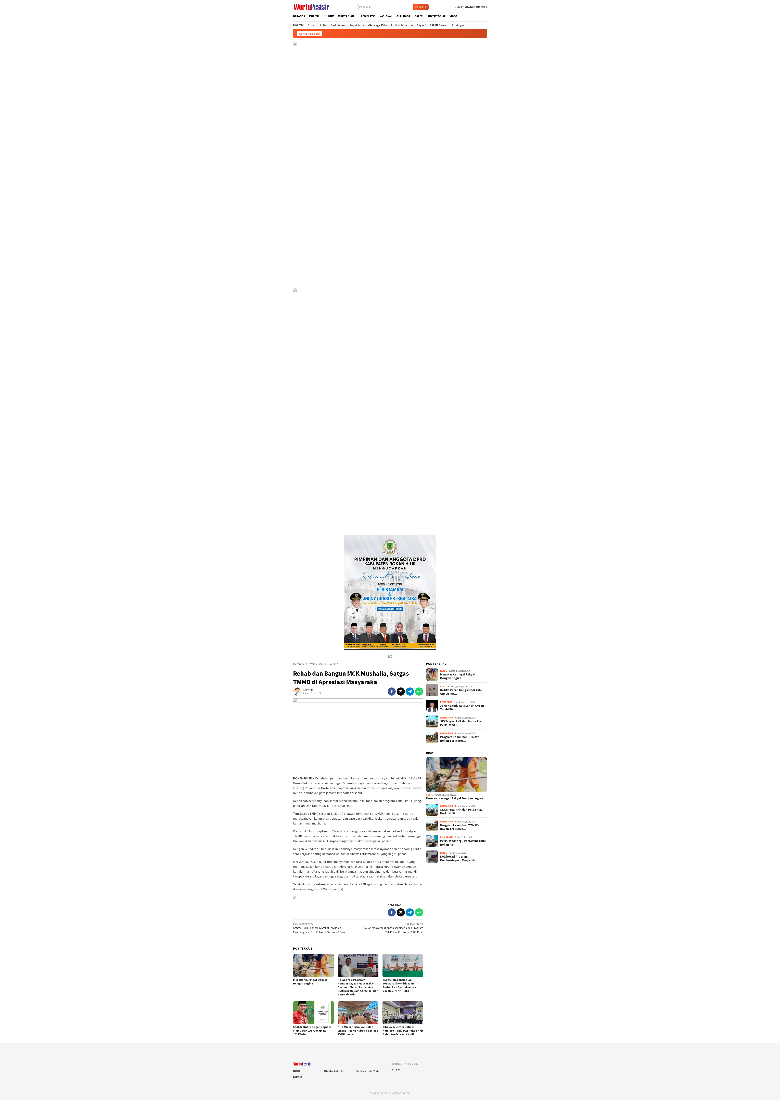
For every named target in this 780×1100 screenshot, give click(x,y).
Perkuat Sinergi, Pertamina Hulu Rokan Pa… (463, 842)
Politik (444, 686)
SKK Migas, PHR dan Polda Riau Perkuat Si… (461, 723)
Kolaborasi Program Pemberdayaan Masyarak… (459, 858)
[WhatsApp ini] (419, 691)
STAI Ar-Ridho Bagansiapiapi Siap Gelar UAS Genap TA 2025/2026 (312, 1030)
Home (296, 1071)
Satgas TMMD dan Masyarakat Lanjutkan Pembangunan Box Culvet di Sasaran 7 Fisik (319, 928)
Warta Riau (446, 717)
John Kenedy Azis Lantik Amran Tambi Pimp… (462, 707)
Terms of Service (367, 1071)
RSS (398, 1070)
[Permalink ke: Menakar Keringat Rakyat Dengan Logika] (313, 965)
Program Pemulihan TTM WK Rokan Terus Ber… (459, 738)
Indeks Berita (333, 1071)
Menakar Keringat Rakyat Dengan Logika (310, 981)
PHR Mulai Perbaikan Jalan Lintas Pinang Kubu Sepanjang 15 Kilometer (358, 1030)
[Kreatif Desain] (294, 897)
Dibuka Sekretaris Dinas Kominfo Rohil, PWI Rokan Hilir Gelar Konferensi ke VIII (402, 1030)
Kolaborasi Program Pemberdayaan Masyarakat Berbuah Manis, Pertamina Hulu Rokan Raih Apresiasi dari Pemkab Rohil (358, 987)
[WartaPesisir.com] (311, 6)
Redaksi (298, 1076)
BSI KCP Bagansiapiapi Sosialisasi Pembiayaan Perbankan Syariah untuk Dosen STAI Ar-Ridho (399, 985)
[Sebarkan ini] (392, 691)
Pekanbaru (446, 837)
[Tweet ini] (401, 691)
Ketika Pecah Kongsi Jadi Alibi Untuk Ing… (461, 692)
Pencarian (421, 7)
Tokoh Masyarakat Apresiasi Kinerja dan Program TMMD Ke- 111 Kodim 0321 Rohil (393, 928)
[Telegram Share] (410, 691)
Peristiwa (446, 702)
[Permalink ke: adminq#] (297, 691)
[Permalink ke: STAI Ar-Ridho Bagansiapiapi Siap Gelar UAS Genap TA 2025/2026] (313, 1012)
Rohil (443, 670)
